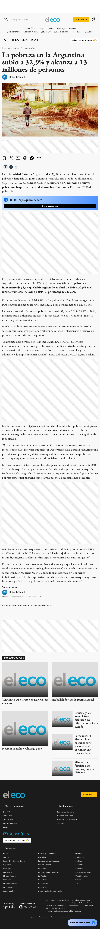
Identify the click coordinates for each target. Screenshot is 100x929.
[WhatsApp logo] (17, 835)
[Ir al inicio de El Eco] (52, 19)
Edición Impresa (31, 32)
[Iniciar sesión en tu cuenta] (94, 19)
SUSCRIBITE (81, 19)
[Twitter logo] (11, 835)
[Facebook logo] (22, 835)
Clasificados (14, 32)
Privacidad (43, 917)
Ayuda (32, 917)
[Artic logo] (9, 905)
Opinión (72, 28)
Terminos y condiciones (60, 917)
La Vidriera (51, 28)
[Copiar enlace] (39, 158)
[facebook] (25, 158)
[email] (18, 158)
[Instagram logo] (28, 835)
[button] (5, 167)
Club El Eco (78, 32)
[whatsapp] (32, 158)
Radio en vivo (62, 32)
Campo (42, 28)
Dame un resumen (50, 206)
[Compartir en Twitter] (11, 158)
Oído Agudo (62, 28)
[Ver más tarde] (4, 158)
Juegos (90, 32)
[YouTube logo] (5, 835)
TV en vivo (47, 32)
